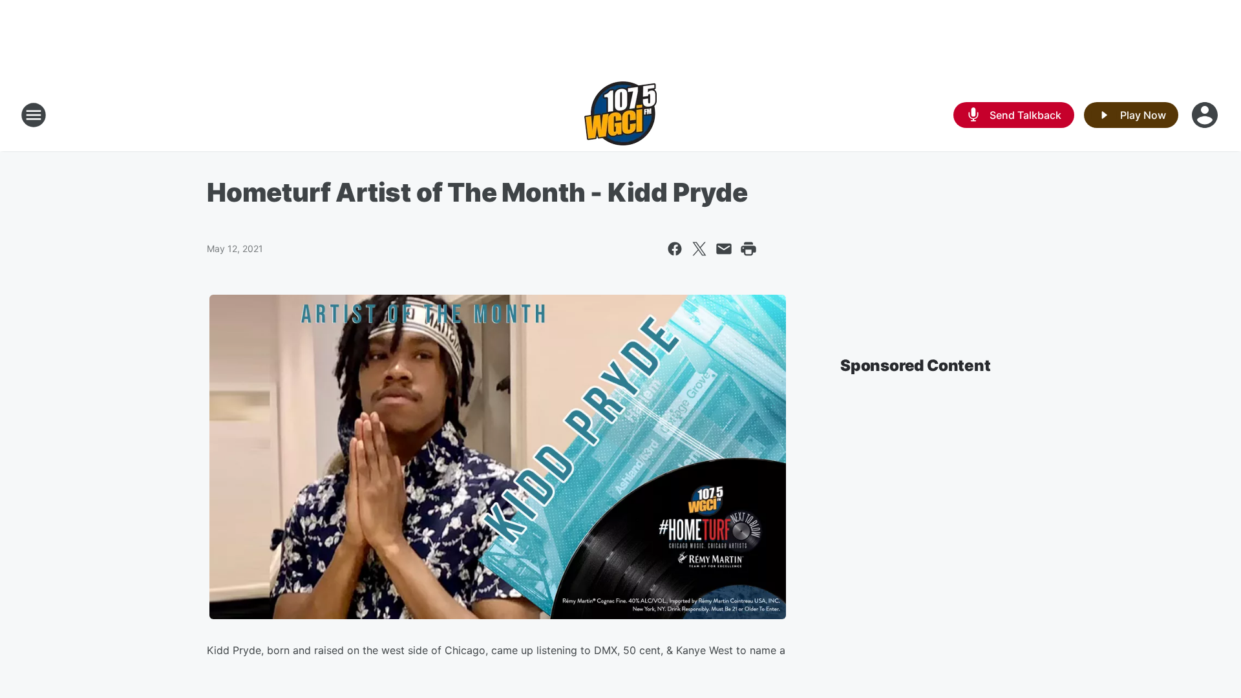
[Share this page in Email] (724, 249)
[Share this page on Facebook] (675, 249)
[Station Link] (620, 115)
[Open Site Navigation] (34, 115)
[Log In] (1206, 115)
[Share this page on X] (699, 249)
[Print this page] (748, 249)
